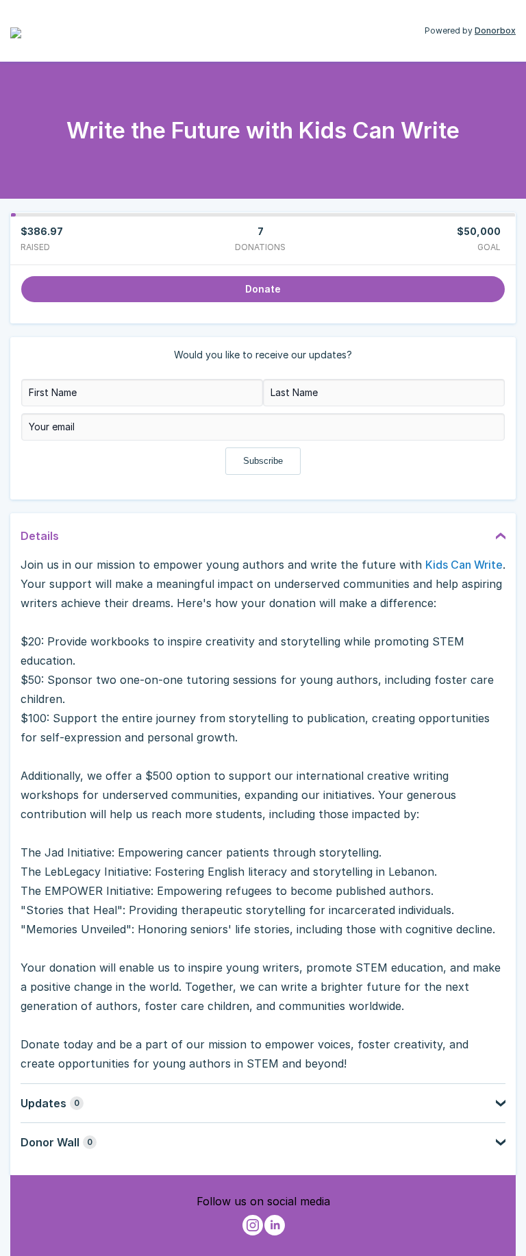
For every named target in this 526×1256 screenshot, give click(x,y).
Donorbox (495, 30)
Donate (263, 289)
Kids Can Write (464, 564)
